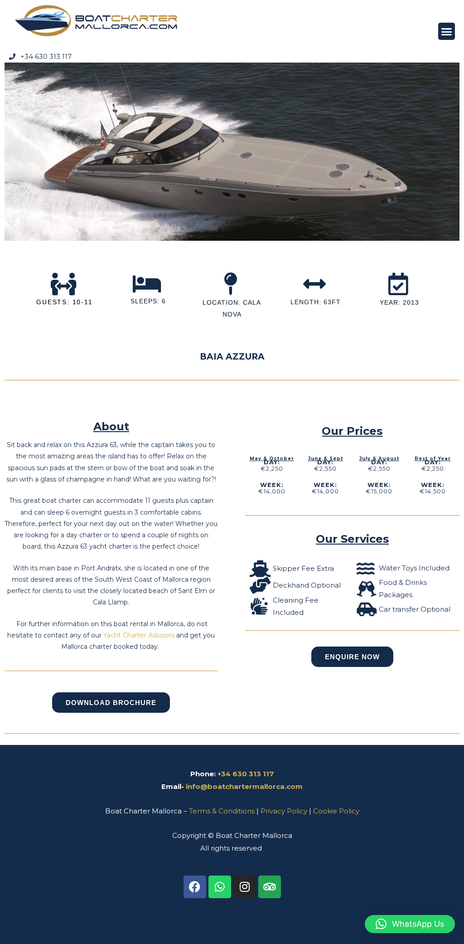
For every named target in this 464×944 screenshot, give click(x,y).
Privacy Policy (284, 811)
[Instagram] (244, 887)
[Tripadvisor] (269, 887)
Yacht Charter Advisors (138, 635)
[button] (446, 31)
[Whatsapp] (219, 887)
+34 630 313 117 (246, 773)
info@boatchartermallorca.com (244, 786)
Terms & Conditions (222, 811)
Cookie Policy (336, 811)
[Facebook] (195, 887)
